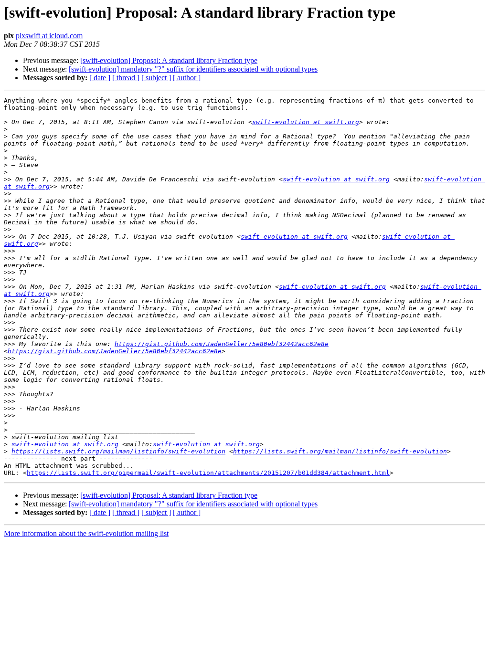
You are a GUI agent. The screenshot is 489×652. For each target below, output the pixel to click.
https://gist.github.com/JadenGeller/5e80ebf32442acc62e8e (222, 343)
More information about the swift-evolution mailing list (86, 533)
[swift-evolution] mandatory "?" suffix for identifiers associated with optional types (193, 69)
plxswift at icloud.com (49, 36)
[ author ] (187, 78)
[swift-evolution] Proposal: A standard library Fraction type (168, 60)
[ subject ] (156, 78)
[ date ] (99, 78)
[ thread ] (125, 78)
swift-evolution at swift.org (305, 122)
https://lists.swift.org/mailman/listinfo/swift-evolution (118, 451)
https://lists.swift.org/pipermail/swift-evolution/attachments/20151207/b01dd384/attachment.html (208, 472)
